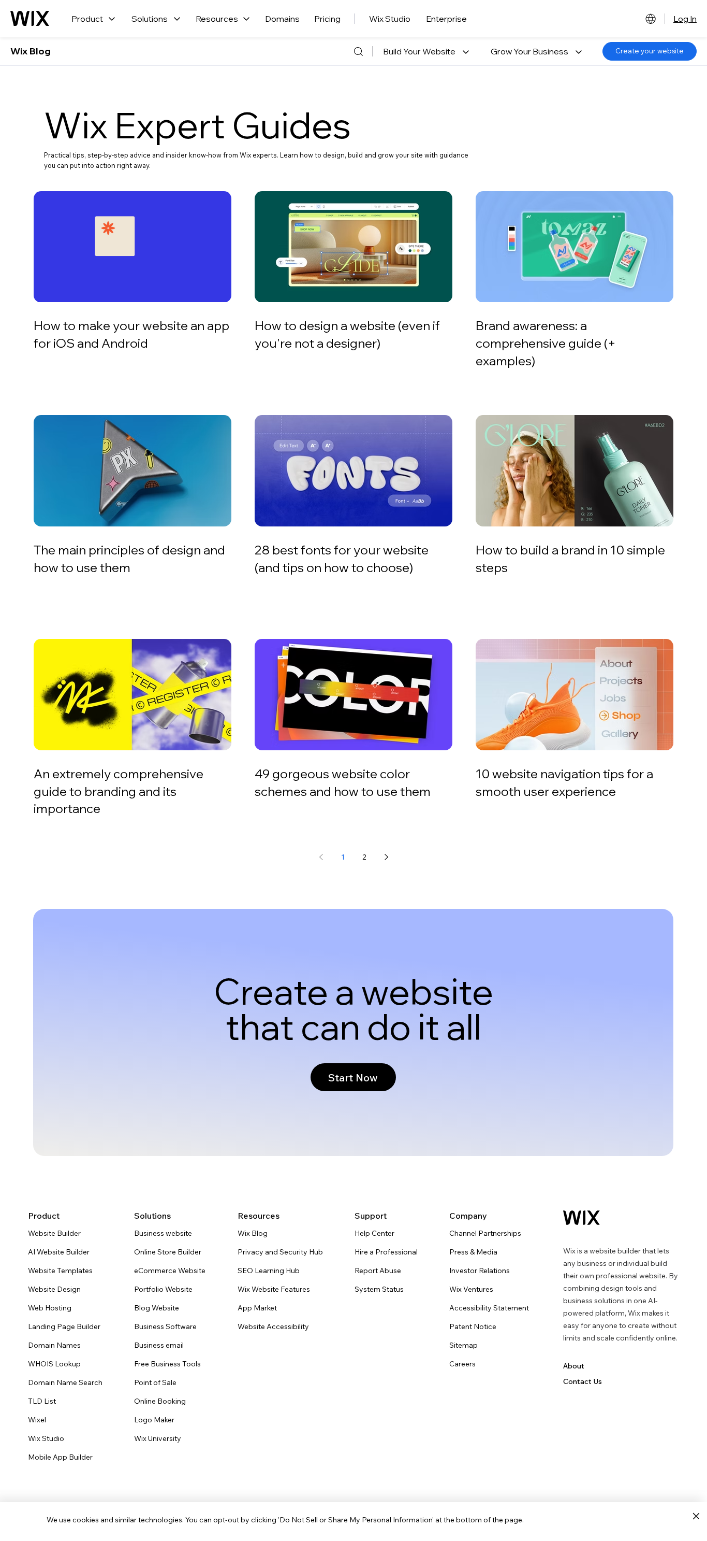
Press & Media (473, 1252)
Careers (462, 1363)
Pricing (327, 18)
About (573, 1366)
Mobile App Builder (60, 1457)
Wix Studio (389, 18)
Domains (282, 18)
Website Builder (54, 1233)
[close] (696, 1516)
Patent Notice (472, 1326)
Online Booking (160, 1401)
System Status (379, 1289)
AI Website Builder (59, 1252)
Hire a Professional (386, 1252)
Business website (163, 1233)
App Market (257, 1307)
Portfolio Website (163, 1289)
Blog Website (156, 1307)
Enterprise (446, 18)
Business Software (165, 1326)
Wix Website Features (274, 1289)
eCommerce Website (169, 1270)
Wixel (37, 1419)
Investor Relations (479, 1270)
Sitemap (463, 1345)
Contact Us (582, 1381)
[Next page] (386, 857)
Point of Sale (155, 1382)
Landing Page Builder (64, 1326)
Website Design (54, 1289)
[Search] (358, 51)
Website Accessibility (273, 1326)
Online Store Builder (167, 1252)
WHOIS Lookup (54, 1363)
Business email (159, 1345)
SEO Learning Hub (269, 1270)
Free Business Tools (167, 1363)
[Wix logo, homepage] (29, 18)
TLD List (42, 1401)
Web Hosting (49, 1307)
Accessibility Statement (489, 1307)
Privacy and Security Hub (280, 1252)
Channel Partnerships (485, 1233)
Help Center (374, 1233)
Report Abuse (378, 1270)
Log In (685, 18)
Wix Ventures (471, 1289)
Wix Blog (30, 51)
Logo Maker (154, 1419)
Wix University (157, 1438)
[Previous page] (321, 857)
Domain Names (54, 1345)
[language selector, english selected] (650, 18)
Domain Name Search (65, 1382)
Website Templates (60, 1270)
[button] (426, 51)
